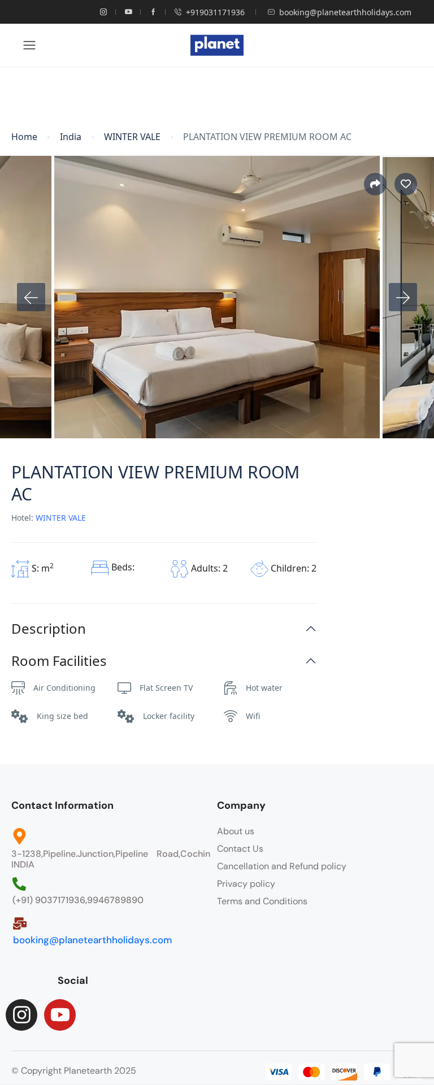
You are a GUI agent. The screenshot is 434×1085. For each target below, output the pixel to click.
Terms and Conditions (262, 901)
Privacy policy (246, 884)
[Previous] (31, 297)
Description (48, 629)
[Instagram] (21, 1015)
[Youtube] (60, 1015)
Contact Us (240, 849)
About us (235, 831)
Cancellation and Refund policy (281, 866)
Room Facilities (59, 661)
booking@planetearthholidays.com (345, 12)
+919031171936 (215, 12)
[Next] (403, 297)
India (70, 137)
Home (24, 137)
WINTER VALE (132, 137)
